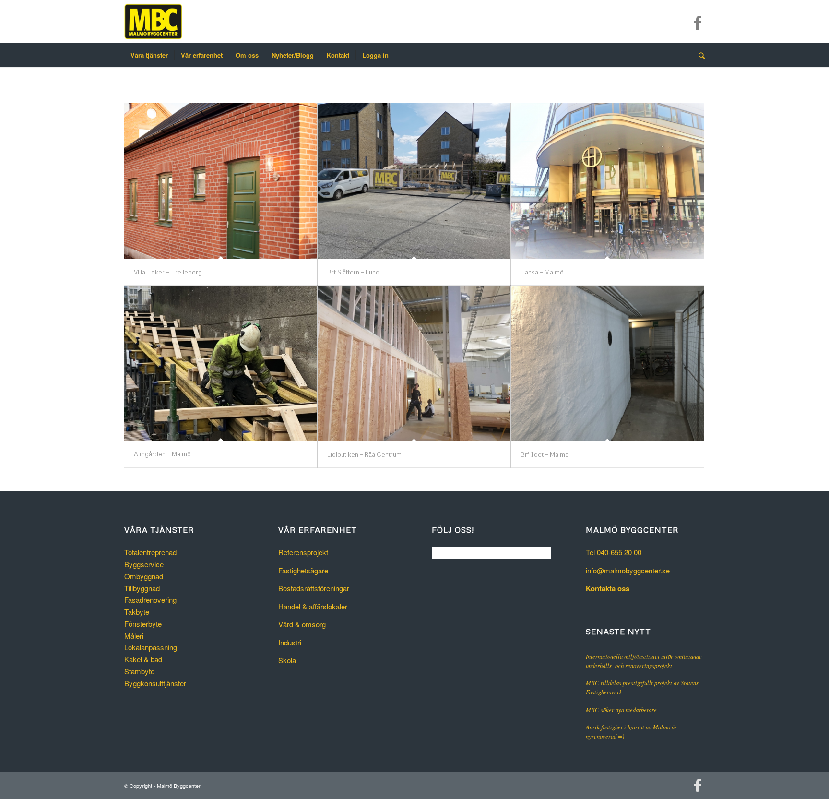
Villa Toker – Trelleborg (168, 272)
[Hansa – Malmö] (607, 181)
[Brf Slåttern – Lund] (414, 181)
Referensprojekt (303, 552)
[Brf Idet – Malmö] (607, 363)
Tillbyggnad (142, 588)
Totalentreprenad (150, 552)
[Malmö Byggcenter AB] (153, 21)
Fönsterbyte (143, 624)
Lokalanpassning (150, 647)
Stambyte (139, 671)
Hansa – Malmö (542, 272)
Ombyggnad (143, 576)
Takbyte (136, 612)
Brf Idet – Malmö (545, 454)
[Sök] (698, 55)
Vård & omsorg (302, 624)
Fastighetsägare (303, 570)
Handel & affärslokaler (312, 606)
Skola (287, 660)
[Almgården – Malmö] (220, 363)
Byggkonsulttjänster (155, 683)
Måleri (133, 636)
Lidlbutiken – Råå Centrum (364, 454)
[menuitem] (149, 55)
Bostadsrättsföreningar (313, 588)
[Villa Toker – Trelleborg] (220, 181)
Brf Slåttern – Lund (353, 272)
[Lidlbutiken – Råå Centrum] (414, 363)
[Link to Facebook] (697, 21)
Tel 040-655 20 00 (613, 552)
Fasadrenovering (150, 600)
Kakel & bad (143, 659)
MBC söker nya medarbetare (621, 709)
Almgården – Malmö (162, 454)
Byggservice (144, 564)
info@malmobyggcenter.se (628, 570)
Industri (289, 642)
